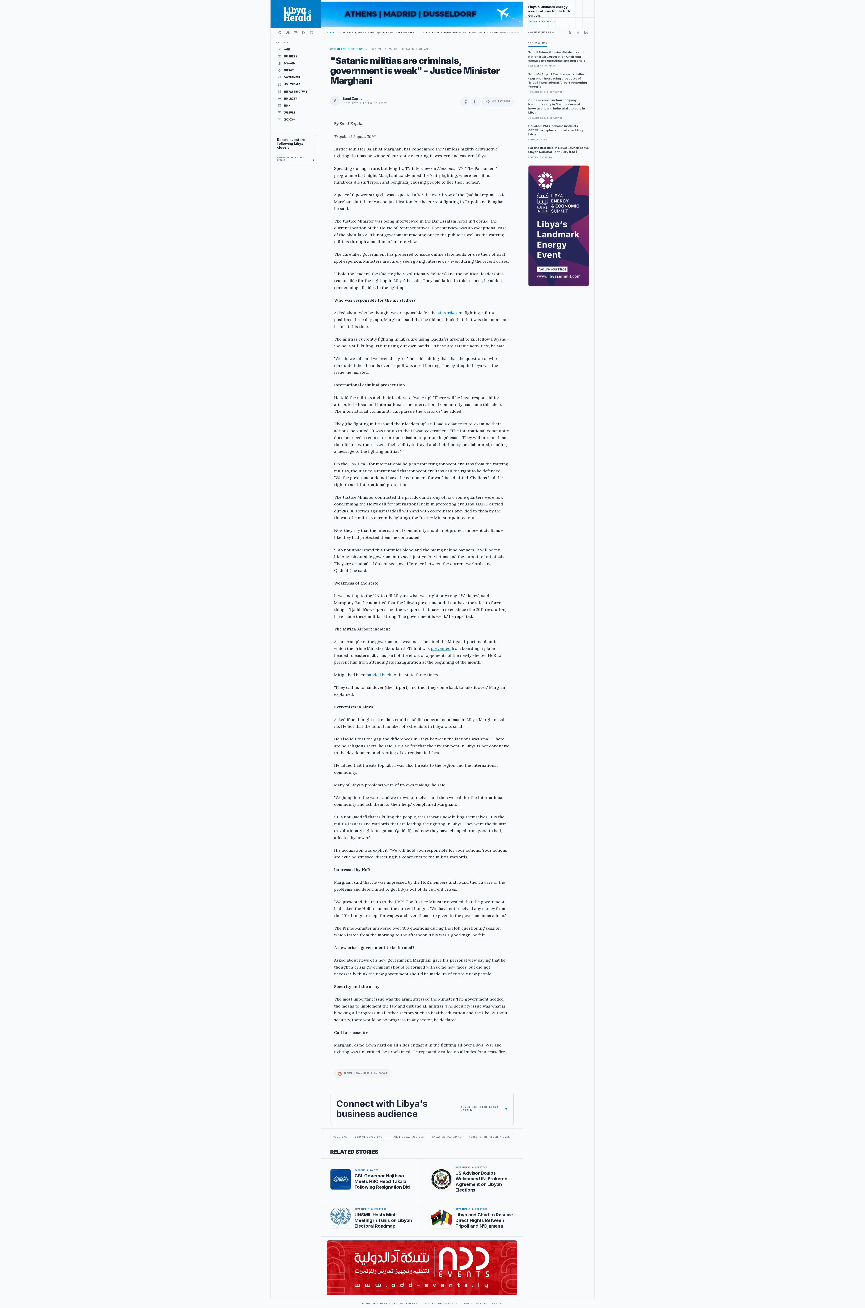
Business (290, 56)
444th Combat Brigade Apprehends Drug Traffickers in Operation (462, 32)
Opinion (289, 119)
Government (292, 77)
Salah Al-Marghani (446, 1136)
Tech (287, 105)
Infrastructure (295, 91)
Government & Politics (346, 49)
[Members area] (288, 33)
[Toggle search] (280, 33)
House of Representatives (489, 1136)
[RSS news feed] (303, 33)
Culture (289, 112)
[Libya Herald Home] (296, 14)
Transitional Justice (407, 1136)
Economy (289, 63)
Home (287, 49)
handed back (378, 674)
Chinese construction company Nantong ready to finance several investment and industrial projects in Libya (556, 106)
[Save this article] (475, 101)
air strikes (448, 312)
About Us (497, 1303)
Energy (289, 70)
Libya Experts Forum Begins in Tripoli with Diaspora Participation (359, 32)
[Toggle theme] (311, 33)
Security (290, 98)
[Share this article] (464, 101)
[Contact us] (296, 33)
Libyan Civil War (368, 1136)
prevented (441, 648)
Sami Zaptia (352, 99)
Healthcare (292, 84)
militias (340, 1136)
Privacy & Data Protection (440, 1303)
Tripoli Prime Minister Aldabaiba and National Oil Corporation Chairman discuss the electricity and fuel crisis (556, 56)
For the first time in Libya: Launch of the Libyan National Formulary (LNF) (558, 150)
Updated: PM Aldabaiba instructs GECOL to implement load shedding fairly (555, 130)
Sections (282, 42)
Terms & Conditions (475, 1303)
